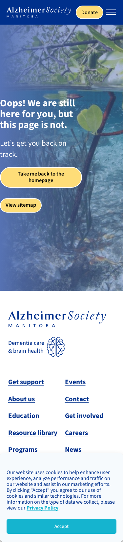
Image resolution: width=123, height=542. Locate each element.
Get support (26, 382)
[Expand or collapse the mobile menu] (111, 13)
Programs (22, 449)
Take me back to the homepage (41, 177)
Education (23, 416)
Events (75, 382)
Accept (61, 526)
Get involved (84, 416)
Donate (89, 12)
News (73, 449)
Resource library (32, 433)
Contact (77, 399)
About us (21, 399)
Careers (76, 433)
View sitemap (21, 205)
